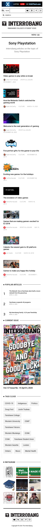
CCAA (7, 439)
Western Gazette (11, 445)
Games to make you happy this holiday (19, 271)
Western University (12, 421)
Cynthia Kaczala (11, 178)
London (26, 445)
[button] (35, 35)
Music (17, 451)
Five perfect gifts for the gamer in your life (21, 151)
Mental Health (30, 451)
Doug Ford (9, 409)
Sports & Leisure (26, 80)
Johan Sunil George (12, 80)
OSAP (27, 421)
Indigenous (22, 403)
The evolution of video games (15, 198)
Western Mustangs (12, 433)
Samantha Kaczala (11, 202)
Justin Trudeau (24, 409)
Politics (34, 403)
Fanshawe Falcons (12, 427)
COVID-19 (9, 403)
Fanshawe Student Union (24, 439)
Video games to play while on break (18, 76)
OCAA (27, 433)
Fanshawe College (12, 415)
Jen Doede (9, 253)
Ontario (8, 451)
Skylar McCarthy (11, 106)
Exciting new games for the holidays (18, 174)
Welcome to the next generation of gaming (21, 126)
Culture (22, 106)
